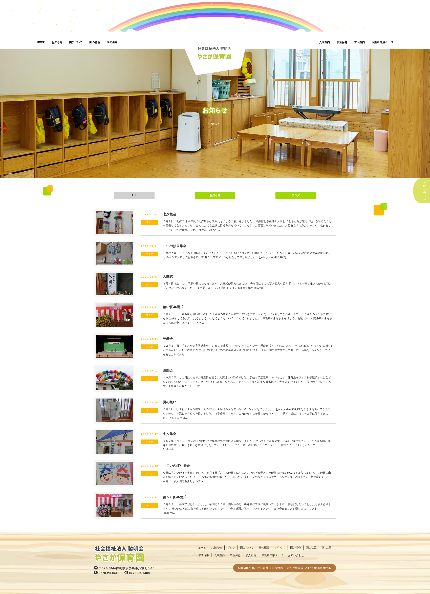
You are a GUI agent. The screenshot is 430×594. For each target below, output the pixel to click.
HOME (41, 42)
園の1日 (326, 547)
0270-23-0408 (139, 573)
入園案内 (324, 42)
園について (76, 42)
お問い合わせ (296, 555)
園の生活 (112, 42)
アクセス (279, 547)
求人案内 (359, 42)
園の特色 (94, 42)
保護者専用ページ (382, 42)
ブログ (296, 195)
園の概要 (264, 547)
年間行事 (203, 555)
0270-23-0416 (109, 573)
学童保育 (342, 42)
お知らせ (57, 42)
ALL (134, 195)
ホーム (202, 547)
